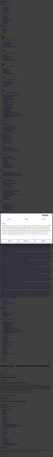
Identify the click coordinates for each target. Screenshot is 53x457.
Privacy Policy (31, 236)
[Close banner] (51, 215)
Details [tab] (26, 219)
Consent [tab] (9, 219)
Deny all (10, 240)
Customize (25, 240)
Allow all (43, 240)
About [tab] (43, 219)
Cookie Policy (33, 234)
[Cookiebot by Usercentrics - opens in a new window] (42, 215)
